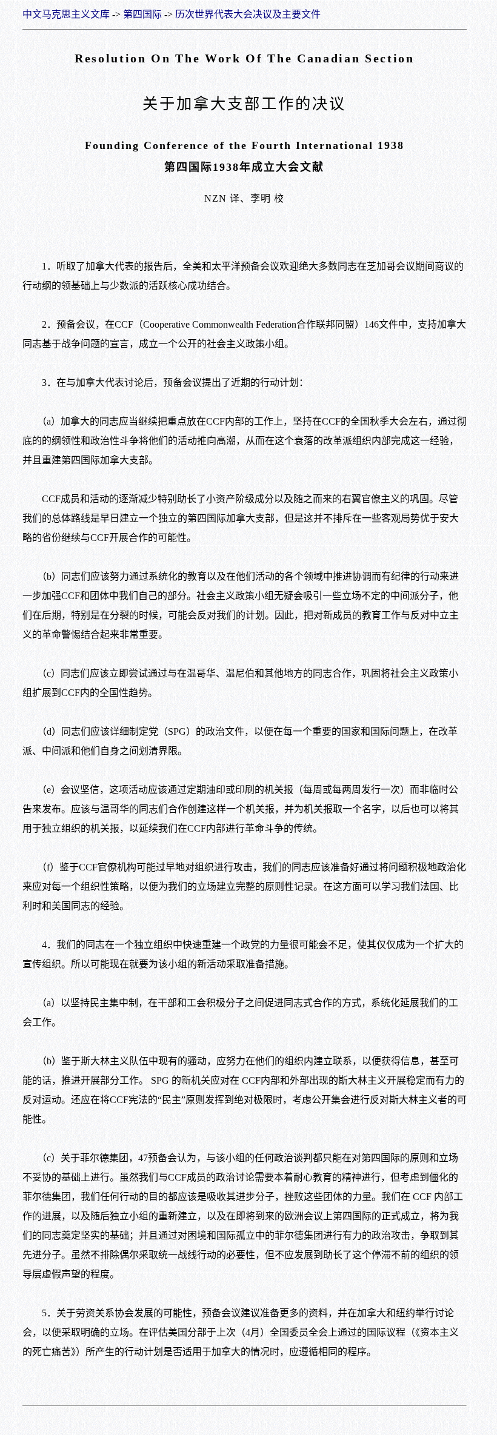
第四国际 (142, 14)
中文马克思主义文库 (66, 14)
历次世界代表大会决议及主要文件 (248, 14)
